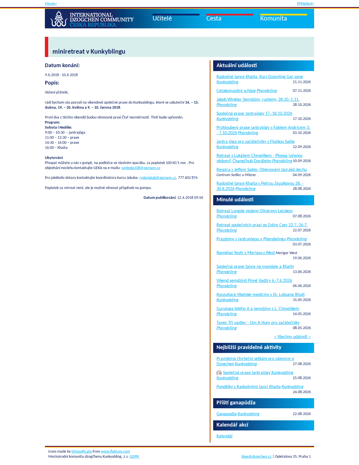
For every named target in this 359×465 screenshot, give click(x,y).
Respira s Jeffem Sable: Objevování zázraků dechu (262, 170)
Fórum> (51, 4)
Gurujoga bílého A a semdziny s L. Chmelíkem (258, 309)
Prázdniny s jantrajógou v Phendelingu (251, 239)
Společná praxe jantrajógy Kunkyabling (258, 373)
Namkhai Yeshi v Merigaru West (246, 253)
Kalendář (225, 436)
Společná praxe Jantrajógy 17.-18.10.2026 (254, 113)
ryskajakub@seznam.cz (157, 178)
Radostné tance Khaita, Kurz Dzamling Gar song (260, 77)
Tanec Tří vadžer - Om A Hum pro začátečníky (258, 323)
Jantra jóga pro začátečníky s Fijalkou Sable (256, 142)
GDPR (135, 457)
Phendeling (267, 91)
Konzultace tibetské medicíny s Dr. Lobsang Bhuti (261, 295)
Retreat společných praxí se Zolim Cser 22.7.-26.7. (262, 225)
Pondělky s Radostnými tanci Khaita (249, 387)
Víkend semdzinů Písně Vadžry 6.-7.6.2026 (254, 281)
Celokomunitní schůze (236, 91)
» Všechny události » (292, 337)
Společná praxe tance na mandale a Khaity (255, 267)
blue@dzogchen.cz (256, 457)
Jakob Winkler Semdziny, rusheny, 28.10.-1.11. (258, 99)
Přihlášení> (305, 4)
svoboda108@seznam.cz (140, 168)
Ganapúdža (227, 414)
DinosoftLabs (82, 452)
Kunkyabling (227, 82)
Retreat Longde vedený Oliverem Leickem (255, 211)
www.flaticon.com (115, 452)
